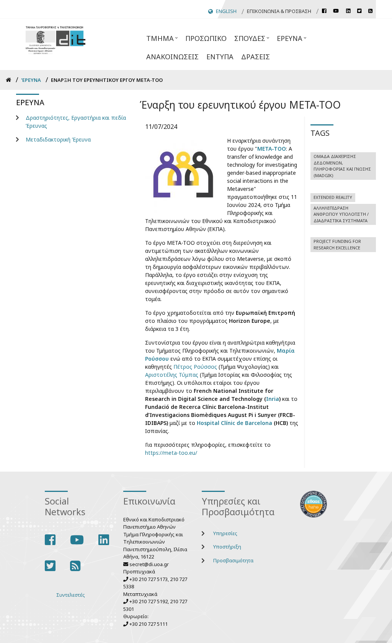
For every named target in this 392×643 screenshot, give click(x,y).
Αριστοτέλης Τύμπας (171, 374)
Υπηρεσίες (225, 533)
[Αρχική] (55, 39)
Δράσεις (255, 56)
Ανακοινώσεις (172, 56)
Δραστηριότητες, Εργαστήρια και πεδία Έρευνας (76, 121)
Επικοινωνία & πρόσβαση (279, 11)
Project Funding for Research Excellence (337, 244)
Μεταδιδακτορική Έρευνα (58, 139)
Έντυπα (220, 56)
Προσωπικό (206, 38)
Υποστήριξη (227, 546)
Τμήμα (158, 40)
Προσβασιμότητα (233, 560)
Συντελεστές (70, 594)
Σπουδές (247, 40)
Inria (272, 398)
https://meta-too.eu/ (171, 452)
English (226, 11)
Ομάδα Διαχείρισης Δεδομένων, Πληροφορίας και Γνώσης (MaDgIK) (342, 165)
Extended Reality (333, 197)
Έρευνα (287, 40)
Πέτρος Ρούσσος (195, 366)
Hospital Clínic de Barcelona (234, 422)
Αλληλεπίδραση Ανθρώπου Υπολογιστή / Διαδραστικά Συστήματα (341, 214)
